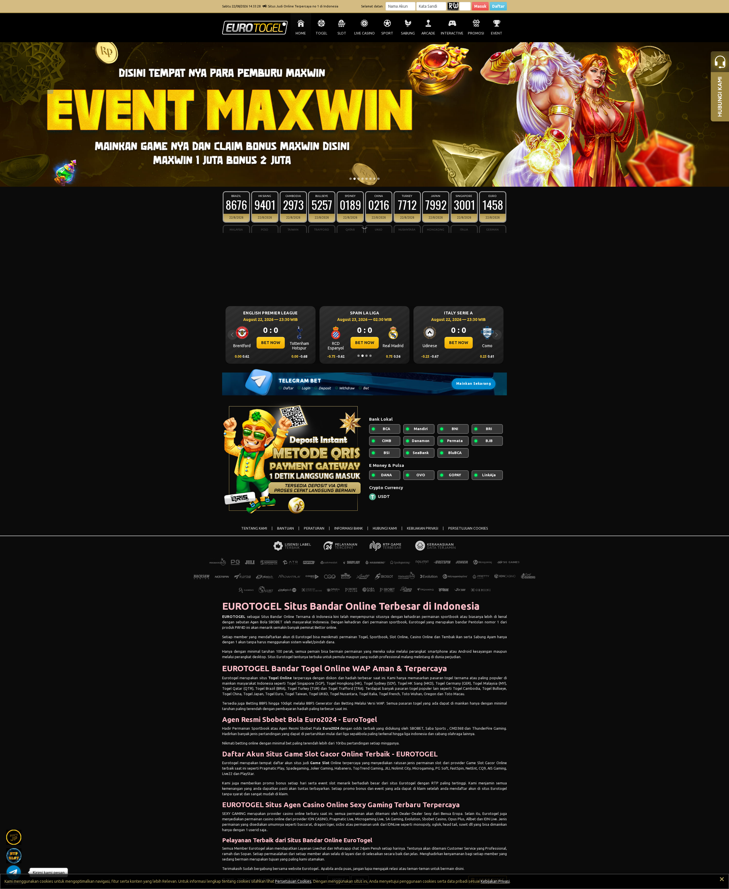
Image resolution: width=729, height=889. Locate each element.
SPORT (387, 33)
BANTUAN (285, 528)
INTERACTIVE (452, 33)
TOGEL (321, 33)
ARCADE (428, 33)
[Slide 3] (358, 179)
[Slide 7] (374, 179)
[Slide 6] (370, 179)
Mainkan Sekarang (473, 383)
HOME (301, 33)
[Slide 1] (350, 179)
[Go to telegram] (14, 872)
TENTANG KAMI (254, 528)
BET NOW (270, 342)
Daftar (498, 6)
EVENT (496, 33)
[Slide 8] (378, 179)
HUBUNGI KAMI (385, 528)
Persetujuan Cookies (293, 881)
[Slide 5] (366, 179)
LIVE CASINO (364, 33)
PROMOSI (476, 33)
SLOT (341, 33)
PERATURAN (314, 528)
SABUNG (408, 33)
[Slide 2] (354, 179)
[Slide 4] (362, 179)
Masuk (480, 6)
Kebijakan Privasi (495, 881)
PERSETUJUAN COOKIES (468, 528)
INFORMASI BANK (348, 528)
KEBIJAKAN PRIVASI (422, 528)
